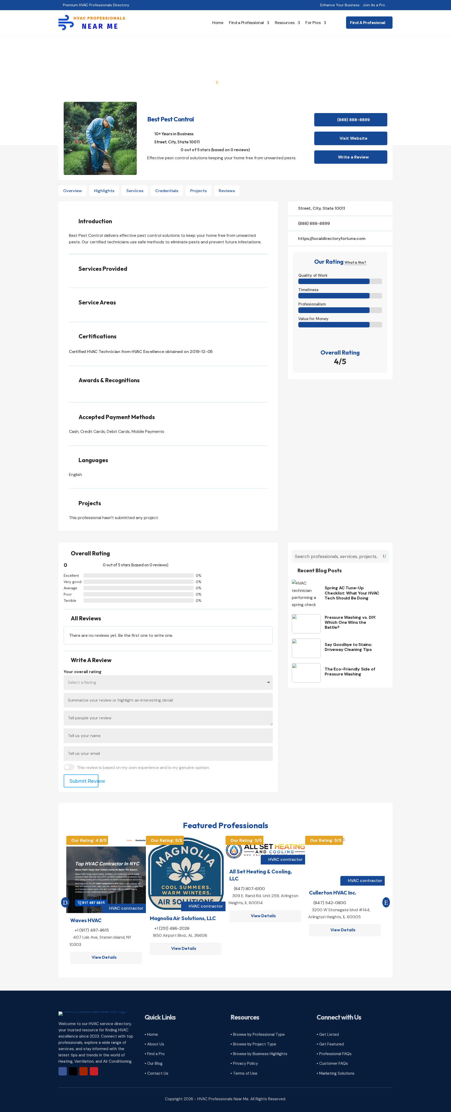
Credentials (166, 190)
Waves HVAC (86, 920)
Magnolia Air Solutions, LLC (183, 918)
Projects (198, 190)
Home (217, 22)
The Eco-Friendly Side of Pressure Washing (350, 671)
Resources (285, 22)
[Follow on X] (73, 1071)
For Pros (313, 22)
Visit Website (353, 138)
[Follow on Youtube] (83, 1071)
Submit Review (83, 781)
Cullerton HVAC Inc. (332, 892)
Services (134, 190)
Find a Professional (246, 22)
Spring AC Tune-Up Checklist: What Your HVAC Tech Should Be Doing (352, 593)
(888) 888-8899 (353, 119)
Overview (72, 190)
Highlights (104, 190)
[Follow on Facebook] (62, 1071)
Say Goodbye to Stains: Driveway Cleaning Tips (348, 647)
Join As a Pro (374, 5)
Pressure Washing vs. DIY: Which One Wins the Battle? (350, 622)
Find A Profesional (367, 22)
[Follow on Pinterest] (94, 1071)
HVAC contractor (126, 908)
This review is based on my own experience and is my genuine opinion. (143, 767)
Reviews (227, 190)
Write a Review (353, 157)
